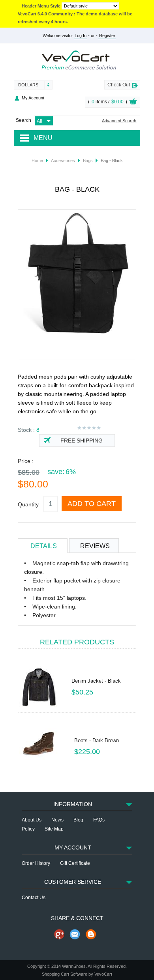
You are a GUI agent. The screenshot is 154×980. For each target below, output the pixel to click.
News (57, 820)
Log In (80, 35)
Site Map (54, 829)
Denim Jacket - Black (96, 681)
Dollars (28, 84)
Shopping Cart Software (64, 974)
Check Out (118, 85)
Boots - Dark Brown (96, 740)
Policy (28, 829)
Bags (88, 160)
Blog (78, 820)
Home (37, 160)
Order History (36, 863)
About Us (31, 820)
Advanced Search (119, 121)
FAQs (99, 820)
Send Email (75, 934)
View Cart (133, 102)
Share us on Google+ (59, 934)
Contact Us (33, 897)
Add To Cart (92, 504)
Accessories (63, 160)
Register (107, 35)
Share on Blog (91, 934)
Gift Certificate (75, 863)
